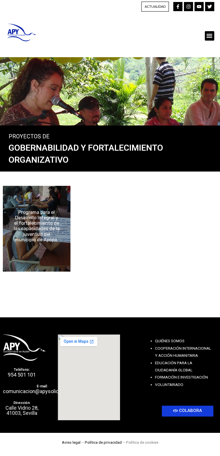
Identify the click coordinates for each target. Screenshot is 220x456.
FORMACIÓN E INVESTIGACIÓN (181, 377)
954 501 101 (22, 375)
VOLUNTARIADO (169, 384)
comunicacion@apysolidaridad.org (42, 391)
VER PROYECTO (36, 228)
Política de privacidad (103, 442)
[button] (209, 36)
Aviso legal (71, 442)
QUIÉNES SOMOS (169, 340)
